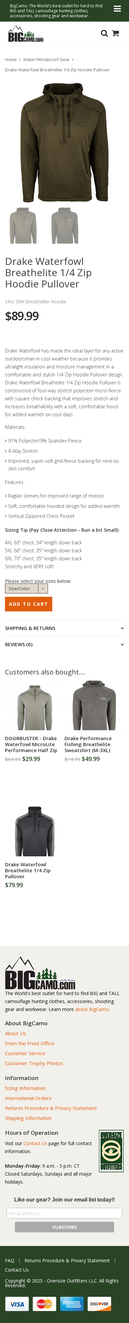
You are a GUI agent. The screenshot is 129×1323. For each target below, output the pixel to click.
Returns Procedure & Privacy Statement (51, 1108)
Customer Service (25, 1053)
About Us (15, 1033)
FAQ (9, 1260)
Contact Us (35, 1143)
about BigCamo (92, 1009)
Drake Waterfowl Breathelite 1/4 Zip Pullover (28, 870)
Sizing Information (25, 1088)
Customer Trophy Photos (34, 1063)
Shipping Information (28, 1118)
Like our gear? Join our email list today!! (64, 1200)
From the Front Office (30, 1043)
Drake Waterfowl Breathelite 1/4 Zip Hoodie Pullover (57, 70)
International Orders (28, 1098)
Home (11, 59)
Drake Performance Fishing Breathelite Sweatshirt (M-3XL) (88, 744)
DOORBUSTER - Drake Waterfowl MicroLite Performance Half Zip (31, 744)
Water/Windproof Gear (46, 59)
